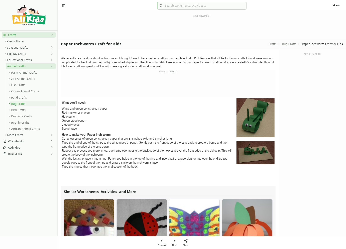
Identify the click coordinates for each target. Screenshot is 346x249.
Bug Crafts (289, 44)
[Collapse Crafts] (51, 35)
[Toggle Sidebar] (57, 124)
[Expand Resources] (51, 153)
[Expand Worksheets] (51, 141)
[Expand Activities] (51, 147)
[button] (29, 35)
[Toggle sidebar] (63, 5)
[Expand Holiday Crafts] (51, 53)
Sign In (336, 5)
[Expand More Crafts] (51, 135)
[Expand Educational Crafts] (51, 60)
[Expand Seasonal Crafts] (51, 47)
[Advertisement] (168, 85)
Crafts (273, 44)
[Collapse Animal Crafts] (51, 66)
